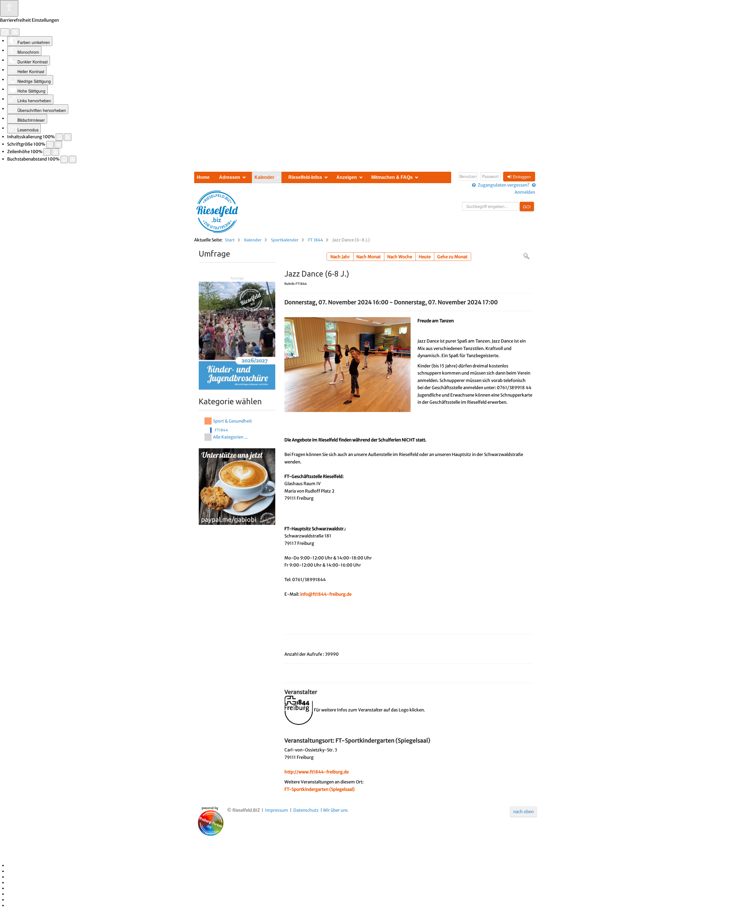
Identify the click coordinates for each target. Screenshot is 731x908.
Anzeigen (346, 177)
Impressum (276, 810)
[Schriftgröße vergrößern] (58, 144)
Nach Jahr (340, 256)
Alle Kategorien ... (230, 437)
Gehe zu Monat (452, 256)
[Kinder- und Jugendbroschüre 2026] (237, 335)
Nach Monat (368, 256)
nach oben (523, 811)
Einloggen (522, 176)
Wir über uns (335, 810)
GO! (527, 206)
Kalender (264, 177)
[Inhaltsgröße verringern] (59, 137)
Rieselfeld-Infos (305, 177)
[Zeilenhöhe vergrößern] (55, 152)
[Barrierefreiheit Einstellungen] (9, 8)
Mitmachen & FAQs (392, 177)
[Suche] (526, 256)
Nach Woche (399, 256)
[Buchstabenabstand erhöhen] (72, 159)
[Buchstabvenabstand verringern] (64, 159)
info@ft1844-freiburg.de (326, 594)
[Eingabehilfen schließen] (15, 32)
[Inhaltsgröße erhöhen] (67, 137)
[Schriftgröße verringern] (50, 144)
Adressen (229, 177)
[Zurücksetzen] (5, 32)
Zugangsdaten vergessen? (503, 185)
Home (203, 177)
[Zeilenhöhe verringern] (47, 152)
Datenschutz (306, 810)
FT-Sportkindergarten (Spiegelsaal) (319, 789)
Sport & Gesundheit (232, 421)
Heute (425, 256)
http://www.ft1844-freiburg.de (316, 772)
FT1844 (221, 430)
